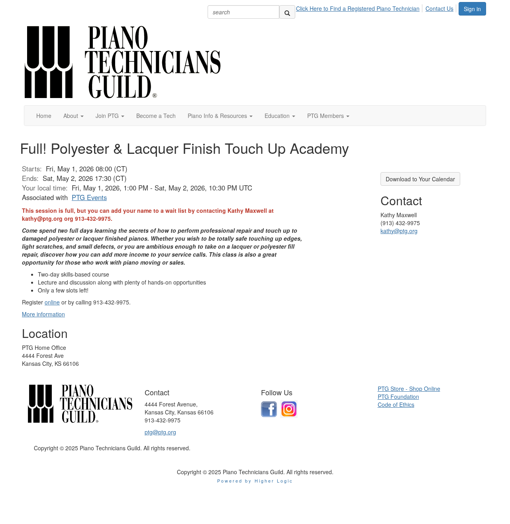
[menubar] (377, 7)
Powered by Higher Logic (255, 480)
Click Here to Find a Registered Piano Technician (358, 8)
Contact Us (439, 8)
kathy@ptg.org (399, 231)
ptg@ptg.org (160, 432)
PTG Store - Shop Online (409, 389)
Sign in (472, 9)
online (52, 302)
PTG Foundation (398, 396)
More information (43, 314)
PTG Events (89, 197)
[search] (287, 12)
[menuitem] (360, 7)
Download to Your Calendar (420, 179)
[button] (73, 116)
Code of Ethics (396, 404)
